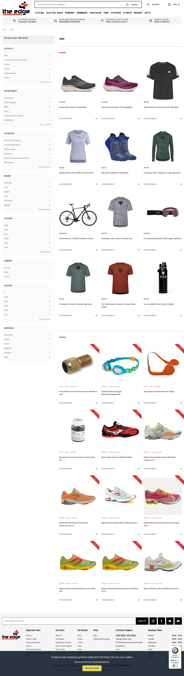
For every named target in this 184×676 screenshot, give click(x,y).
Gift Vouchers (60, 649)
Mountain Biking (10, 73)
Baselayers (8, 154)
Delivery (29, 635)
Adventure (8, 201)
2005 (6, 297)
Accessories (8, 98)
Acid (6, 187)
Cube (79, 646)
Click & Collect (31, 639)
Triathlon (95, 13)
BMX (6, 56)
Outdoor (116, 13)
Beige (6, 225)
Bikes (6, 107)
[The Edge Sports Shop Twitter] (169, 621)
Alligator (7, 205)
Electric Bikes (54, 13)
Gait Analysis (59, 639)
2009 (6, 310)
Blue (6, 234)
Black (6, 230)
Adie (6, 196)
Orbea (80, 649)
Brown (6, 239)
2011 (6, 315)
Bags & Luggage (10, 102)
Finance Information (33, 642)
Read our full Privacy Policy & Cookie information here (92, 662)
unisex (6, 277)
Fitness (127, 13)
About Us (58, 635)
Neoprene (8, 348)
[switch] (175, 665)
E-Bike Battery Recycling (101, 639)
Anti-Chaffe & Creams (12, 140)
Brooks (80, 639)
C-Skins (80, 642)
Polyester (7, 353)
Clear (6, 243)
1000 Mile (8, 183)
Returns (29, 646)
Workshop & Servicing (63, 642)
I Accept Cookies (92, 668)
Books (6, 111)
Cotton (6, 344)
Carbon (7, 339)
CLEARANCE (8, 120)
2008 (6, 306)
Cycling (39, 13)
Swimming (82, 13)
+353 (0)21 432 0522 (126, 635)
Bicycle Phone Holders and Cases (16, 158)
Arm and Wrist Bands (12, 145)
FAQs (95, 635)
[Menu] (179, 647)
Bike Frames (8, 163)
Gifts (148, 13)
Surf (106, 13)
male (6, 272)
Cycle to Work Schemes (63, 646)
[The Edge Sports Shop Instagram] (153, 621)
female (7, 268)
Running (69, 13)
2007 (6, 301)
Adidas (7, 192)
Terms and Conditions (33, 649)
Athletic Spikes (9, 149)
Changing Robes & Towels (13, 116)
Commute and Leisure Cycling (15, 60)
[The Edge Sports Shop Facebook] (161, 621)
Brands (138, 13)
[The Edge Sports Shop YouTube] (178, 621)
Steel (6, 357)
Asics (79, 635)
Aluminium (8, 335)
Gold (6, 248)
